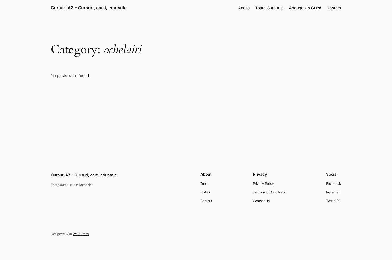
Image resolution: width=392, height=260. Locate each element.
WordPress (81, 234)
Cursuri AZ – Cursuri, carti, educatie (89, 7)
